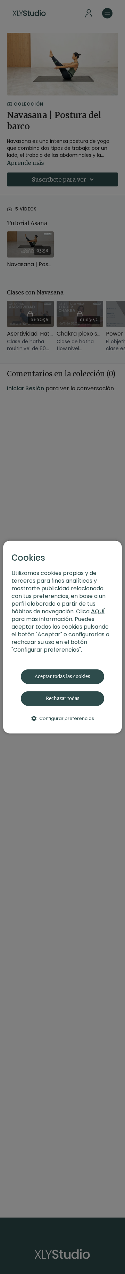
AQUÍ (98, 611)
